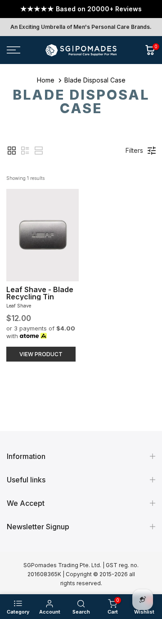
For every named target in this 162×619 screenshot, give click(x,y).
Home (45, 80)
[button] (11, 150)
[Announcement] (81, 9)
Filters (134, 150)
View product (41, 354)
